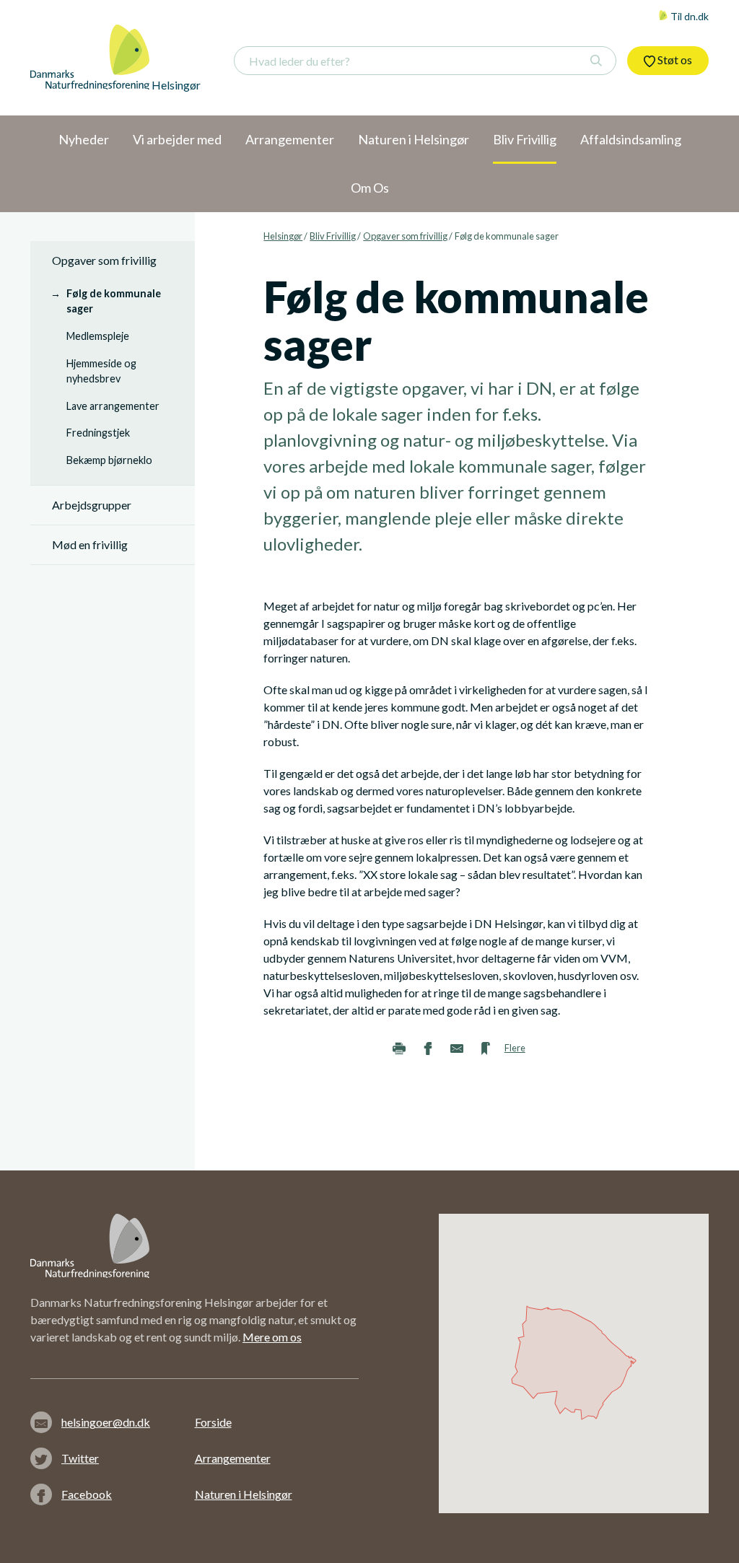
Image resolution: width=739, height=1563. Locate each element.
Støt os (673, 59)
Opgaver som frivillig (405, 236)
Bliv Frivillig (333, 236)
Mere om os (272, 1337)
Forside (213, 1422)
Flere (514, 1048)
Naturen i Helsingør (243, 1494)
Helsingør (282, 236)
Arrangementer (233, 1458)
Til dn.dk (688, 16)
